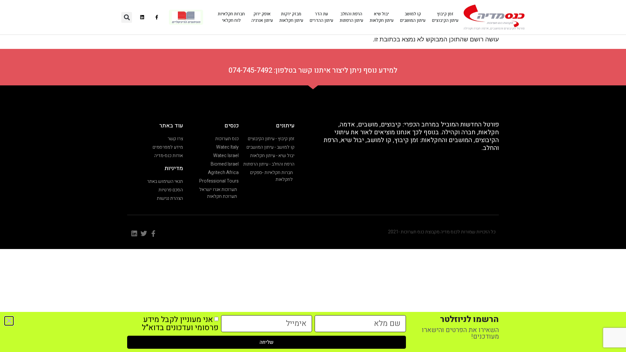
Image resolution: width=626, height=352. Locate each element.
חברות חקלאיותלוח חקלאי (231, 17)
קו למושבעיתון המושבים (412, 17)
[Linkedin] (142, 17)
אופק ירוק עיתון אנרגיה (262, 17)
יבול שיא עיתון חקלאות (382, 17)
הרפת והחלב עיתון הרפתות (351, 17)
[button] (126, 17)
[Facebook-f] (157, 17)
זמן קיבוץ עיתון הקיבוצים (445, 17)
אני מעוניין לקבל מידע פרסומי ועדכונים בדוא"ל (180, 323)
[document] (313, 176)
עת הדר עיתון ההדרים (321, 17)
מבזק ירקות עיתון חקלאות (291, 17)
